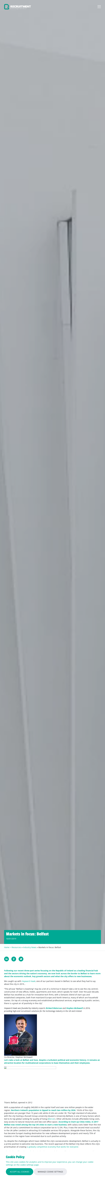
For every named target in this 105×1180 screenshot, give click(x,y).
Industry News (29, 947)
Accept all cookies (19, 1171)
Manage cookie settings (50, 1171)
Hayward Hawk (28, 981)
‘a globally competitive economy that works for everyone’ (52, 1146)
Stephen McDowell (74, 1008)
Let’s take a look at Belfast (16, 1060)
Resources (16, 947)
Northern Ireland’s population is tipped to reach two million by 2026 (43, 1110)
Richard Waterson (54, 1008)
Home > (8, 947)
